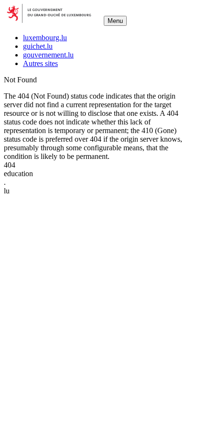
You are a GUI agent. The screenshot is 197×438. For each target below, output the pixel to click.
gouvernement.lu (48, 55)
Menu (115, 20)
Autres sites (40, 63)
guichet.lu (38, 46)
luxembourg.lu (45, 38)
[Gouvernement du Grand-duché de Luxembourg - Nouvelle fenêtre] (53, 20)
